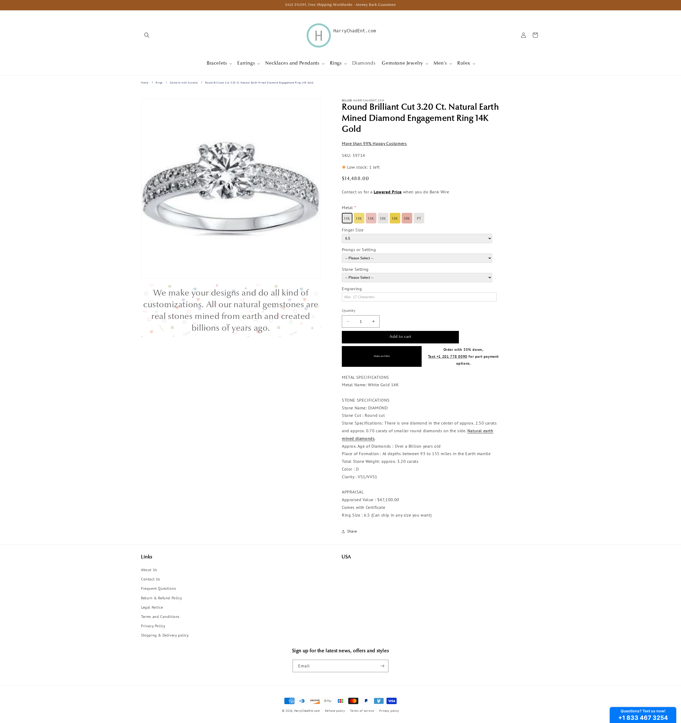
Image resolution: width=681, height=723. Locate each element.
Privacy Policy (153, 626)
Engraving (352, 288)
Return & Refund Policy (161, 598)
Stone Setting (355, 269)
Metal (347, 207)
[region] (231, 310)
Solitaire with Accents (184, 82)
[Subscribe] (382, 666)
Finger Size (353, 229)
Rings (159, 82)
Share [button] (352, 531)
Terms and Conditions (160, 616)
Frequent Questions (158, 588)
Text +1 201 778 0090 (447, 356)
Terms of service (362, 711)
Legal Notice (152, 607)
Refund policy (335, 711)
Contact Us (150, 579)
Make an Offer (382, 356)
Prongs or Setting (359, 249)
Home (144, 82)
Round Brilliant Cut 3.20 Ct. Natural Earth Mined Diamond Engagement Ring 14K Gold (259, 82)
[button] (147, 35)
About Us (149, 569)
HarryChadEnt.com (307, 711)
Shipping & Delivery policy (165, 635)
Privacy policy (389, 711)
